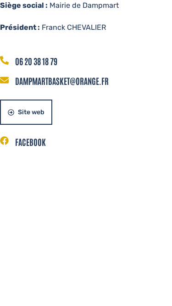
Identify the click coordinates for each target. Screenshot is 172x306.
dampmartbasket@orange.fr (62, 80)
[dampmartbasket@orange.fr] (4, 81)
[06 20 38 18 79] (4, 61)
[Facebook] (4, 141)
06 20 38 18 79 (36, 61)
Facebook (30, 141)
